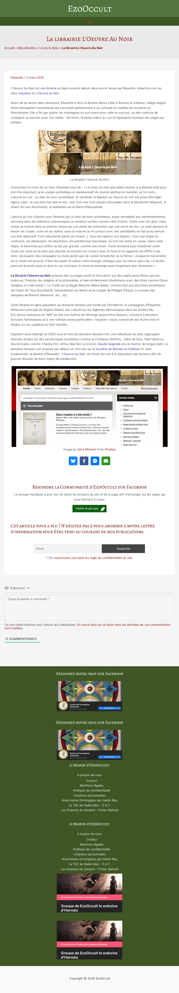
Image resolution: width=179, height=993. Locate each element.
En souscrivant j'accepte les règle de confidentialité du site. (91, 558)
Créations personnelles (90, 795)
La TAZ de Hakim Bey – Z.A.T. (90, 805)
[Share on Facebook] (84, 461)
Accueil (9, 48)
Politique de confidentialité (91, 790)
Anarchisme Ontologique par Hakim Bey (89, 800)
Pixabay (110, 449)
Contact (91, 780)
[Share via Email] (106, 461)
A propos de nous (89, 775)
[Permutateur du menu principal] (89, 21)
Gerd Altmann (86, 449)
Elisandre (17, 77)
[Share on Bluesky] (73, 461)
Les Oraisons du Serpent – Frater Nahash (90, 810)
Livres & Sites (49, 48)
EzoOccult (90, 8)
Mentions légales (91, 785)
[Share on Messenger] (95, 461)
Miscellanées (27, 48)
